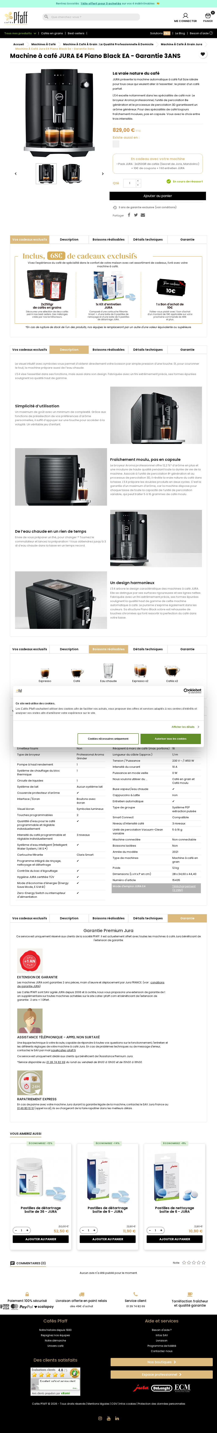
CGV (114, 1404)
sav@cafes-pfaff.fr (63, 1050)
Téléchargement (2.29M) (184, 888)
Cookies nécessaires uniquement (108, 738)
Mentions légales (98, 1404)
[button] (162, 1362)
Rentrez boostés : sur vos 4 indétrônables (105, 3)
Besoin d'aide (201, 33)
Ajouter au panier (157, 195)
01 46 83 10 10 (25, 1108)
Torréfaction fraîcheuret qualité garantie (190, 1303)
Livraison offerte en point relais (81, 1301)
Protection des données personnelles (161, 1404)
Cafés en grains (52, 33)
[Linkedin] (117, 1418)
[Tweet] (136, 215)
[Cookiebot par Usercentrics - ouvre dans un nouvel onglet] (182, 691)
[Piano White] (116, 144)
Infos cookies (127, 1404)
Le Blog (180, 33)
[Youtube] (108, 1418)
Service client (135, 1301)
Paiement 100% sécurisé (27, 1301)
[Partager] (129, 215)
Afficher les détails (183, 726)
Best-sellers (76, 33)
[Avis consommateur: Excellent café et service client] (55, 1382)
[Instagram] (100, 1418)
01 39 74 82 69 (55, 1062)
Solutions (160, 33)
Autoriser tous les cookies (170, 738)
